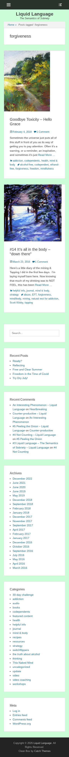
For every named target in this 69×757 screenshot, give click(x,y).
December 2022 (22, 478)
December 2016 (22, 542)
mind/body (15, 298)
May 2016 (19, 559)
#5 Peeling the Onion (29, 438)
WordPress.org (22, 723)
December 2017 (22, 516)
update (17, 671)
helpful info (19, 290)
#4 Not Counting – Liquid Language (34, 434)
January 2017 (21, 538)
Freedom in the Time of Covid (31, 373)
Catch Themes (42, 751)
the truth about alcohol (26, 654)
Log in (16, 710)
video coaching (22, 679)
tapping (29, 302)
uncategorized (21, 666)
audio (16, 603)
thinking (17, 658)
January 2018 (21, 512)
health (44, 160)
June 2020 (19, 487)
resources (19, 641)
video (16, 675)
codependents (32, 160)
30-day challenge (23, 594)
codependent (41, 164)
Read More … (46, 154)
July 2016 (18, 555)
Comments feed (22, 719)
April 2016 (19, 563)
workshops (19, 683)
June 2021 (19, 482)
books (16, 607)
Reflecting (19, 365)
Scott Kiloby (16, 302)
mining (26, 298)
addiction (18, 160)
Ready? (17, 360)
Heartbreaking (38, 409)
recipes (17, 637)
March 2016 (20, 567)
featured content (23, 616)
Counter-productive (41, 430)
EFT (34, 294)
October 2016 (21, 546)
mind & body (42, 290)
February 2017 (22, 533)
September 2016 (23, 550)
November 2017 (22, 521)
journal (30, 290)
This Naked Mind (23, 662)
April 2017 (19, 529)
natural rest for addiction (44, 298)
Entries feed (20, 715)
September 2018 (23, 504)
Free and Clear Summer (27, 369)
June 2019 (19, 491)
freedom (34, 168)
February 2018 (22, 508)
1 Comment (43, 131)
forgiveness (22, 168)
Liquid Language (34, 14)
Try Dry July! (20, 378)
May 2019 (19, 495)
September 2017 (23, 525)
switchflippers (21, 649)
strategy (14, 294)
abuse (27, 294)
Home (12, 24)
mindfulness (47, 168)
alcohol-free (26, 164)
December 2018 (22, 499)
